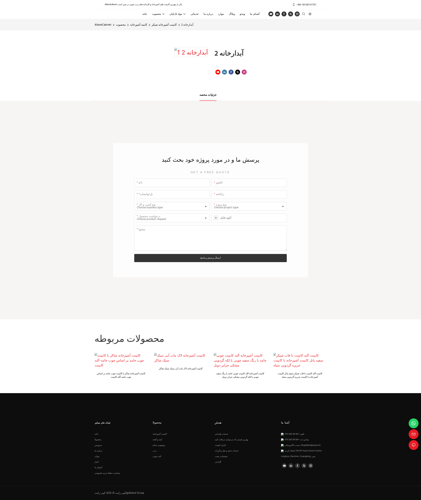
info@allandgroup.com (310, 445)
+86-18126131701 (306, 4)
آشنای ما (98, 467)
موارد (97, 456)
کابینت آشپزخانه (160, 434)
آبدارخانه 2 (187, 25)
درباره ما (98, 451)
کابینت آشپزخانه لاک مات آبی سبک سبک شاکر (181, 368)
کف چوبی (157, 456)
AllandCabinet (103, 25)
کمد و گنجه (157, 439)
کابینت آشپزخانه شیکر (164, 25)
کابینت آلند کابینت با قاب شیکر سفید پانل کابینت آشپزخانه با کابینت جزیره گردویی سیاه (300, 375)
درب (155, 451)
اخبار (97, 462)
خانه (96, 434)
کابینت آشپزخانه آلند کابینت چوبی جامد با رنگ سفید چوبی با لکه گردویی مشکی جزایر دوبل (240, 375)
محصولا (98, 439)
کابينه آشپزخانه (138, 25)
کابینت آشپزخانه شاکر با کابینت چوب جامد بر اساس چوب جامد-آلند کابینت (121, 375)
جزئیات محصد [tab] (208, 95)
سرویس (98, 445)
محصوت (121, 25)
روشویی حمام (159, 445)
